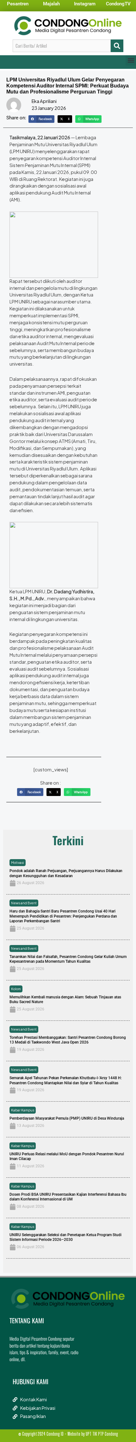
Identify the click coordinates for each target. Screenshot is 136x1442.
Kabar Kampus (22, 1110)
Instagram (85, 4)
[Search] (117, 45)
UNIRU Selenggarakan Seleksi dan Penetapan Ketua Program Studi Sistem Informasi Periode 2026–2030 (65, 1237)
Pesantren (17, 4)
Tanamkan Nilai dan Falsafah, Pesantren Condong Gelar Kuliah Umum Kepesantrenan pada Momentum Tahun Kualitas (68, 959)
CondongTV (118, 4)
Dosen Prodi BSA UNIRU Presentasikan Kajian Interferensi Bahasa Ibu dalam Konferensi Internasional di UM (68, 1197)
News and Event (24, 903)
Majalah (51, 4)
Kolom (16, 989)
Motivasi (17, 863)
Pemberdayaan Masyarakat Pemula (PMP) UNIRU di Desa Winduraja (66, 1118)
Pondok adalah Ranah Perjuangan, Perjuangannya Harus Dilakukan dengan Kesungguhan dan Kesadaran (65, 873)
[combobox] (62, 45)
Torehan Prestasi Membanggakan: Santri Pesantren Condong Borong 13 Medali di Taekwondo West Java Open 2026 (67, 1040)
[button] (131, 60)
